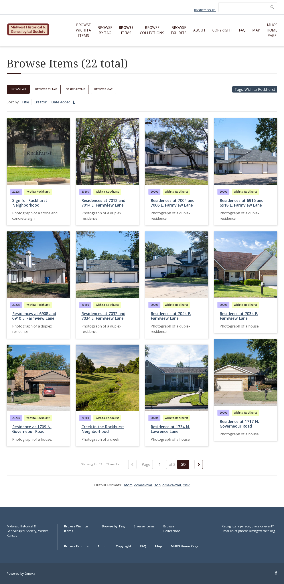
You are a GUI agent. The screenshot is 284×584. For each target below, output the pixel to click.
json (157, 485)
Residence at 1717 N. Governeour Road (239, 424)
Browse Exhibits (179, 30)
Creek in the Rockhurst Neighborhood (102, 429)
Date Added (61, 102)
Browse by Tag (105, 30)
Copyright (222, 30)
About (199, 30)
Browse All (18, 89)
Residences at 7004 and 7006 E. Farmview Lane (173, 203)
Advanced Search (205, 10)
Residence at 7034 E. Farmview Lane (239, 316)
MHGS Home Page (272, 30)
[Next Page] (199, 464)
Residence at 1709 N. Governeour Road (31, 429)
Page (146, 464)
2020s (16, 191)
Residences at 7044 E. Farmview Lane (171, 316)
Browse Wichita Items (83, 30)
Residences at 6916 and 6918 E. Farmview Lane (242, 203)
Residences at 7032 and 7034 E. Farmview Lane (103, 316)
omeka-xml (171, 485)
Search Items (75, 89)
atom (128, 485)
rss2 (186, 485)
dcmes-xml (143, 485)
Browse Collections (152, 30)
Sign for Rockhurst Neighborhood (29, 203)
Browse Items (126, 30)
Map (256, 30)
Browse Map (103, 89)
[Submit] (272, 7)
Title (25, 102)
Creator (40, 102)
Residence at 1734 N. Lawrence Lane (170, 429)
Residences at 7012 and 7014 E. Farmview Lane (103, 203)
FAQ (242, 30)
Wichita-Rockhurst (38, 191)
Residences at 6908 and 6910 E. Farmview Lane (34, 316)
